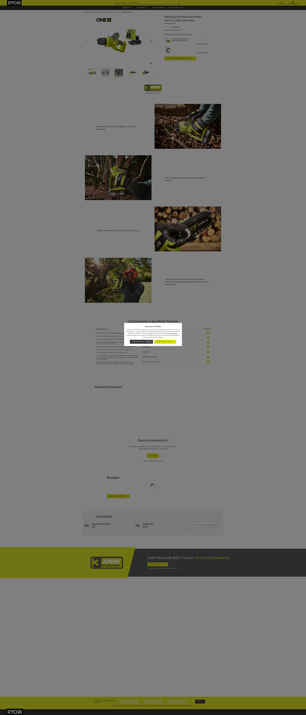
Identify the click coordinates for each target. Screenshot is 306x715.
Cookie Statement (173, 333)
